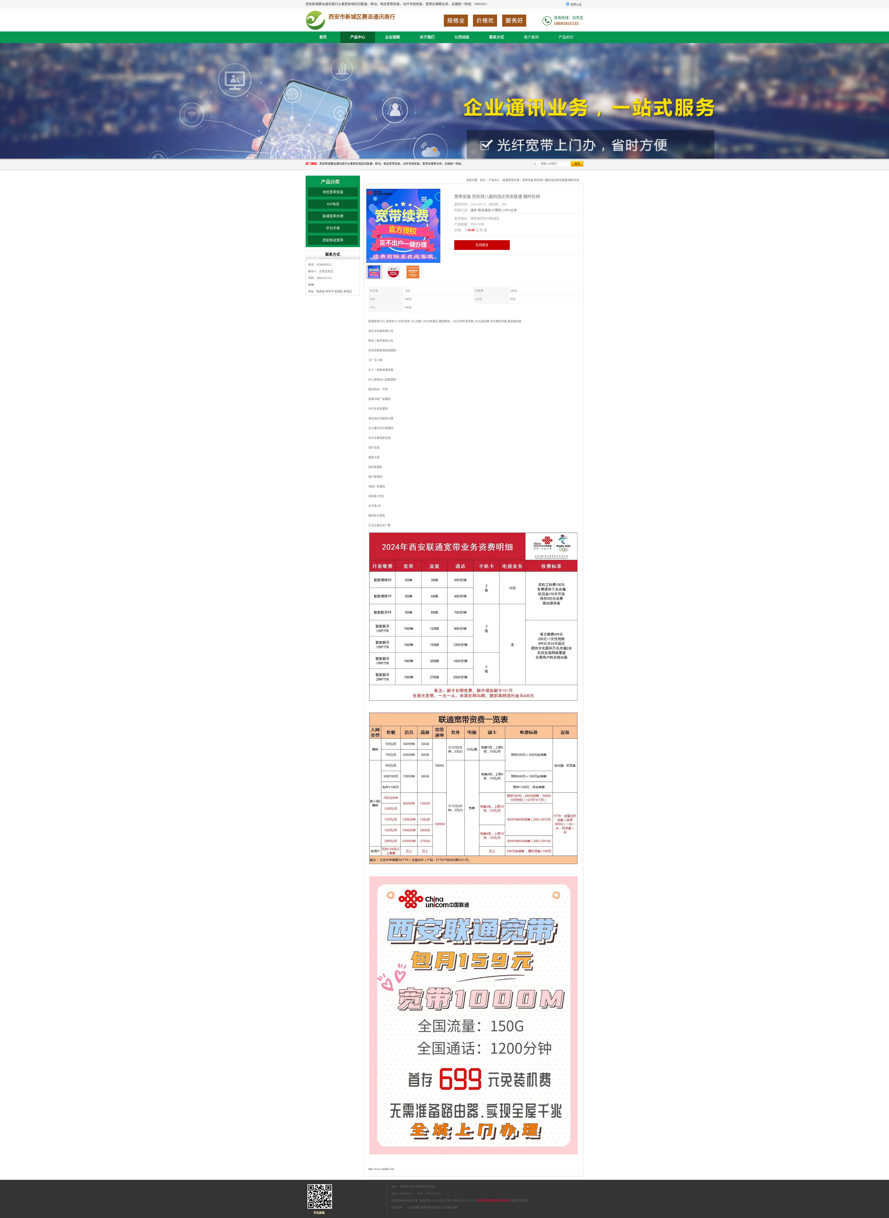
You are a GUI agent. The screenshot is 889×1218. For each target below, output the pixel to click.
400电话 (333, 204)
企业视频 (392, 37)
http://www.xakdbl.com (381, 1169)
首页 (323, 37)
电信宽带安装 (332, 192)
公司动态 (461, 37)
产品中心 (357, 37)
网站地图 (452, 1207)
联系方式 (496, 37)
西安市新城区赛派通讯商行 (493, 1200)
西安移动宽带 (332, 240)
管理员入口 (439, 1207)
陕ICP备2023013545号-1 (461, 1200)
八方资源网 (413, 1207)
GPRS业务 (509, 210)
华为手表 (333, 228)
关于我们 (427, 37)
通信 (473, 210)
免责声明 (426, 1207)
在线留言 (482, 245)
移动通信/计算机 (489, 210)
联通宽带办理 (332, 216)
